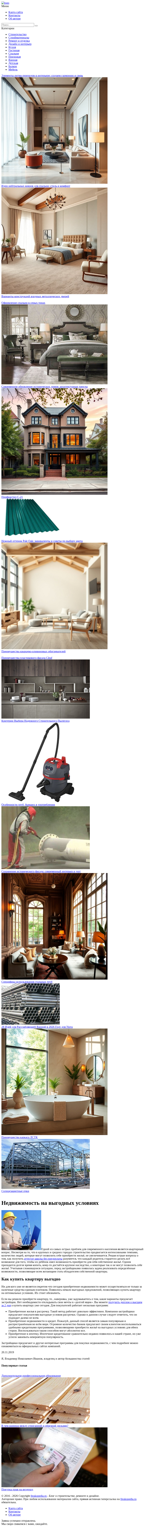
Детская (13, 63)
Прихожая (14, 56)
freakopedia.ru (39, 1495)
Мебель (13, 69)
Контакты (14, 15)
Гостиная (13, 50)
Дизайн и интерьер (19, 43)
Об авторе (14, 18)
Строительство (17, 34)
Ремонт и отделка (19, 40)
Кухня (12, 47)
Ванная (12, 59)
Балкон (12, 66)
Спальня (13, 53)
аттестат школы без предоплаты (43, 1258)
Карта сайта (15, 12)
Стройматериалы (18, 37)
